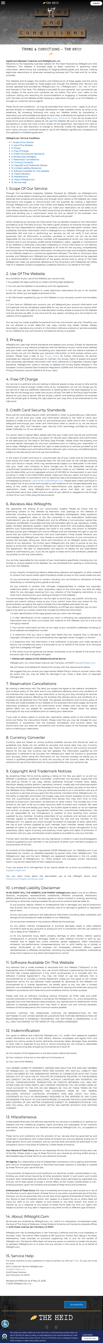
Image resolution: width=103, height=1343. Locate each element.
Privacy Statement (60, 118)
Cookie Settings (87, 1335)
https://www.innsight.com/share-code (24, 879)
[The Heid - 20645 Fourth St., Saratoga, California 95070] (51, 8)
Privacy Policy (52, 356)
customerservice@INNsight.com (47, 480)
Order (96, 3)
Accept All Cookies (90, 1338)
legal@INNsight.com (85, 663)
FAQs (76, 1260)
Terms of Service (35, 1338)
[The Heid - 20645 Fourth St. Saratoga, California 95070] (51, 1318)
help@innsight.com (16, 1269)
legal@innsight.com (16, 870)
